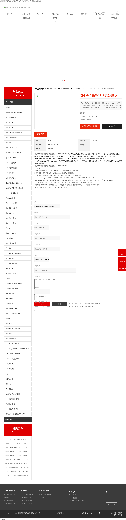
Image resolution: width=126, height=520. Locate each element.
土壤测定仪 (9, 333)
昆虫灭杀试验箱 (11, 117)
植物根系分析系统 (11, 148)
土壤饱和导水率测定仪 (13, 328)
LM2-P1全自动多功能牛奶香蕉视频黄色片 (27, 503)
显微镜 (8, 278)
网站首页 (10, 14)
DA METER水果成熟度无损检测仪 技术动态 (17, 475)
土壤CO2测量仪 (11, 163)
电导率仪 (8, 384)
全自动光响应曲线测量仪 (14, 112)
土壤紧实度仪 (10, 369)
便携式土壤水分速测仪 (13, 354)
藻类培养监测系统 (11, 243)
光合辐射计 (9, 379)
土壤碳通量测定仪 (11, 138)
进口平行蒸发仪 (26, 497)
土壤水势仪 (9, 323)
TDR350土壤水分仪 (12, 193)
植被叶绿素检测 (11, 404)
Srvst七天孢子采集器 (12, 344)
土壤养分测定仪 (11, 178)
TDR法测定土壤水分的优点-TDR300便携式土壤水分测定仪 (17, 459)
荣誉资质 (84, 14)
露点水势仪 (9, 268)
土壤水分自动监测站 (12, 359)
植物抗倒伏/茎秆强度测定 (14, 153)
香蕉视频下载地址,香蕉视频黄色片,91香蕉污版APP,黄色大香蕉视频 (20, 1)
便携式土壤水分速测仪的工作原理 (15, 443)
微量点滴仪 (9, 298)
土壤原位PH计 (10, 364)
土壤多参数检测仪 (11, 168)
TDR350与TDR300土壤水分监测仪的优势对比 (17, 447)
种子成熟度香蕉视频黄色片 (14, 183)
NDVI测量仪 (10, 238)
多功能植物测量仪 (11, 203)
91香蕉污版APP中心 (55, 18)
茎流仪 (8, 228)
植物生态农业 (61, 88)
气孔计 (8, 318)
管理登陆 (119, 515)
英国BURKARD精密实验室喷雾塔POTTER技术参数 (17, 471)
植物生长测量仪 (11, 223)
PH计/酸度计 (10, 389)
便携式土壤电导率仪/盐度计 (15, 188)
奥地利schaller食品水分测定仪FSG (85, 306)
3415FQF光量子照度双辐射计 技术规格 (17, 467)
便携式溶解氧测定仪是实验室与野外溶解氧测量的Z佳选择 (17, 463)
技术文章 (69, 14)
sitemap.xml (106, 513)
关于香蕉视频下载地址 (26, 16)
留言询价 (112, 126)
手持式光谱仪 (10, 248)
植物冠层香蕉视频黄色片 (14, 313)
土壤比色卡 (9, 143)
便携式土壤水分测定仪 (13, 394)
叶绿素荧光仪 (10, 213)
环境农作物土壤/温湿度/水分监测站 (17, 414)
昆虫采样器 (9, 122)
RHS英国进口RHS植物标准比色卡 (27, 494)
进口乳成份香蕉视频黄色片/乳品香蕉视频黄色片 (27, 500)
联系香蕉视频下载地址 (115, 3)
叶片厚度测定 (10, 258)
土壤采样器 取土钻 (12, 288)
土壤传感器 (9, 303)
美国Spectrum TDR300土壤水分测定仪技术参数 (17, 451)
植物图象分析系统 (11, 308)
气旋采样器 (9, 127)
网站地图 (3, 519)
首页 (46, 88)
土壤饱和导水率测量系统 (14, 283)
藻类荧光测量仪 (11, 218)
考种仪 (8, 107)
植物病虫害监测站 (11, 273)
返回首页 (93, 3)
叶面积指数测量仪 (11, 233)
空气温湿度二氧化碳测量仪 (14, 253)
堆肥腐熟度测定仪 (11, 293)
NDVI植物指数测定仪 (13, 399)
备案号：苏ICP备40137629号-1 (91, 513)
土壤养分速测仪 (11, 173)
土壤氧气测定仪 (11, 339)
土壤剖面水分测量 (11, 263)
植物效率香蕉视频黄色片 (14, 132)
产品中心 (40, 14)
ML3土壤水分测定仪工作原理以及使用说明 (17, 439)
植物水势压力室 (11, 158)
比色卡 (8, 374)
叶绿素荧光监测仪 (11, 208)
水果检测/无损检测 (12, 409)
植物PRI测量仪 (10, 198)
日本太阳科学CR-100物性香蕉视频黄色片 (87, 303)
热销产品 (24, 490)
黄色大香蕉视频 (102, 3)
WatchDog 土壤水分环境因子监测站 (17, 349)
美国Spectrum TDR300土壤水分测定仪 (17, 455)
